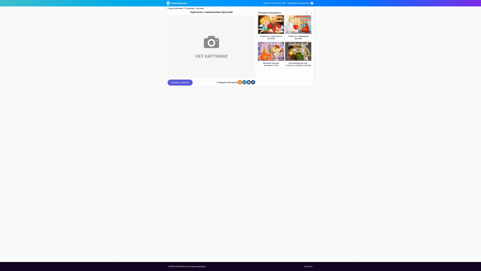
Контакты (308, 266)
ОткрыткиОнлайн (175, 8)
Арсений (200, 8)
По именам (189, 8)
